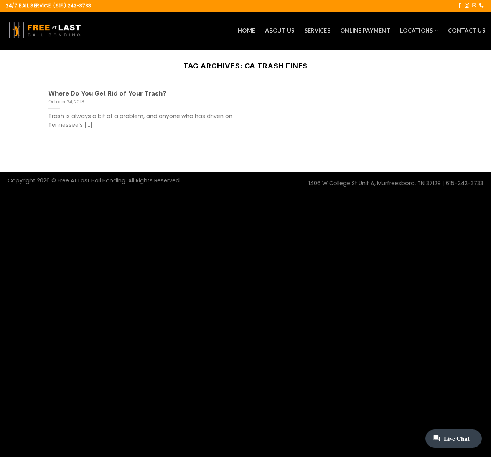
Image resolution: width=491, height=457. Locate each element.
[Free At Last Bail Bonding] (44, 30)
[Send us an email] (474, 5)
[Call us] (481, 5)
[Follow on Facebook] (459, 5)
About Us (279, 30)
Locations (416, 30)
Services (317, 30)
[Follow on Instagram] (467, 5)
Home (246, 30)
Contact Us (466, 30)
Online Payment (365, 30)
